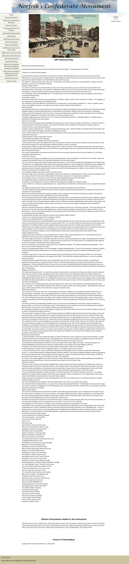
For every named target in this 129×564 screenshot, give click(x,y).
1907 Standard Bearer (11, 58)
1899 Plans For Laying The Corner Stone (11, 49)
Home (11, 14)
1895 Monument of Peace (11, 39)
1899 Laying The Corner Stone (11, 52)
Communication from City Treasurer (11, 29)
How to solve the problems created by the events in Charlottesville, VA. (11, 73)
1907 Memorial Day (11, 61)
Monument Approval (11, 17)
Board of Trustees (11, 25)
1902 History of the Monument (11, 55)
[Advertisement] (9, 93)
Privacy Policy (5, 557)
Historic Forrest (11, 81)
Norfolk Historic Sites (11, 78)
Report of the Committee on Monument (11, 21)
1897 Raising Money (11, 42)
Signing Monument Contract (11, 33)
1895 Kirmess (11, 36)
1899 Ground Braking (11, 45)
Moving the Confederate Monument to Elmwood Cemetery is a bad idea (11, 66)
